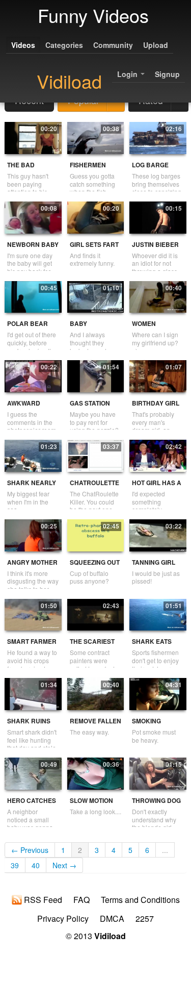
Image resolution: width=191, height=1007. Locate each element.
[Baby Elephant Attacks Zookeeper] (95, 296)
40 (36, 865)
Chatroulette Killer (94, 487)
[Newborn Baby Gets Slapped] (33, 216)
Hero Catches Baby (31, 804)
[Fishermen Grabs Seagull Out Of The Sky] (95, 137)
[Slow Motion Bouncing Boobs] (95, 772)
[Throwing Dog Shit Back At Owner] (157, 772)
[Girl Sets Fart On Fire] (95, 216)
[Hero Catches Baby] (33, 772)
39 (15, 865)
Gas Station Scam (90, 407)
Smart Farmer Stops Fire (32, 645)
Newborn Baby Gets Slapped (33, 248)
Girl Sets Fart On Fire (94, 248)
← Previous (29, 850)
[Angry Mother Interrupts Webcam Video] (33, 534)
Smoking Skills (146, 725)
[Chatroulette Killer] (95, 454)
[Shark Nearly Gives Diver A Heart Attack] (33, 454)
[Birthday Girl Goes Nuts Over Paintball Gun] (157, 375)
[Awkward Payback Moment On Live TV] (33, 375)
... (165, 850)
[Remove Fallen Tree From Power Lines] (95, 693)
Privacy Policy (63, 919)
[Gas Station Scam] (95, 375)
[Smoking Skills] (157, 693)
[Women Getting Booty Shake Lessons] (157, 296)
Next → (64, 865)
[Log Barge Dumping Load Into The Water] (157, 137)
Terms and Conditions (140, 900)
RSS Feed (42, 900)
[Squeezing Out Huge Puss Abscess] (95, 534)
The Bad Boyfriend (25, 169)
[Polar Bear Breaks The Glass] (33, 296)
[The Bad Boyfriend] (33, 137)
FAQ (81, 900)
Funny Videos (93, 15)
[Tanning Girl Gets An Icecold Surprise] (157, 534)
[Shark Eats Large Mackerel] (157, 614)
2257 (144, 919)
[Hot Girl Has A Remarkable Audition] (157, 454)
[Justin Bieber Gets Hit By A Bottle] (157, 216)
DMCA (112, 919)
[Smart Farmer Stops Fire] (33, 614)
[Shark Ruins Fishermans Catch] (33, 693)
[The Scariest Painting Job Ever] (95, 614)
